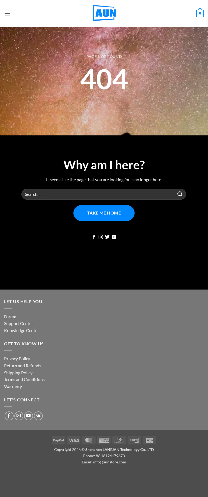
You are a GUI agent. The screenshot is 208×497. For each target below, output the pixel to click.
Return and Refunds (22, 365)
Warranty (13, 386)
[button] (7, 13)
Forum (10, 316)
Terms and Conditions (24, 379)
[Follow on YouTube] (28, 415)
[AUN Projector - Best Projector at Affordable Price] (104, 13)
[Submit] (180, 194)
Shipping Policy (18, 372)
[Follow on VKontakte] (38, 415)
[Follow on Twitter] (107, 237)
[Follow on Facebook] (94, 237)
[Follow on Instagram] (101, 237)
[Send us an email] (18, 415)
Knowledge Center (21, 330)
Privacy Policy (17, 358)
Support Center (18, 323)
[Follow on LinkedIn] (114, 237)
